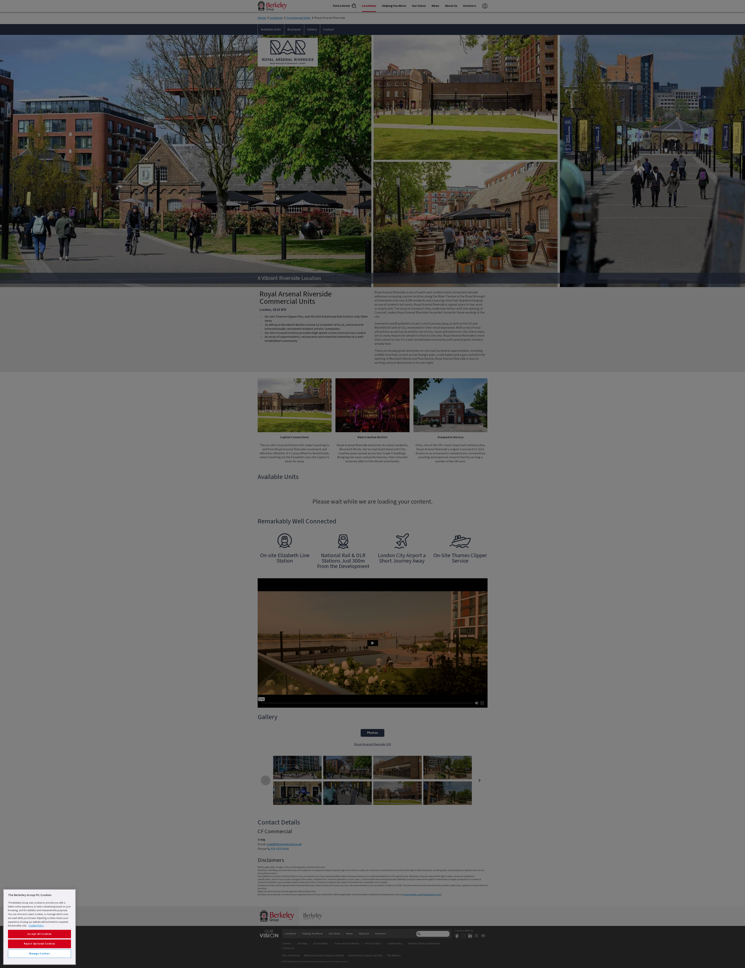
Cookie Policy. (36, 925)
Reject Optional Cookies (39, 943)
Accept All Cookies (39, 934)
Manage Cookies (39, 953)
